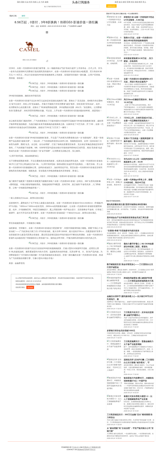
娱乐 (120, 2)
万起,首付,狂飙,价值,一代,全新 (123, 13)
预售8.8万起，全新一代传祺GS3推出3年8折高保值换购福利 (138, 39)
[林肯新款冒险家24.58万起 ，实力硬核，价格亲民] (115, 60)
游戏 (136, 2)
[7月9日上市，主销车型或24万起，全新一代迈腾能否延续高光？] (115, 121)
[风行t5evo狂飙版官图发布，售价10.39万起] (115, 101)
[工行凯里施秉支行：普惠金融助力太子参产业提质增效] (115, 345)
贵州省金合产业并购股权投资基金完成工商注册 (128, 217)
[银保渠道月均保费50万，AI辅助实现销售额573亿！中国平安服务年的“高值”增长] (115, 382)
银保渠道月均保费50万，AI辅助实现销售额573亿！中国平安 (139, 379)
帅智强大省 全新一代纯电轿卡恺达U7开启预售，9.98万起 (139, 18)
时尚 (31, 2)
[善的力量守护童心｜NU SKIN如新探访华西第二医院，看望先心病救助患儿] (115, 248)
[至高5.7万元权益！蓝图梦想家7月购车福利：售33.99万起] (115, 142)
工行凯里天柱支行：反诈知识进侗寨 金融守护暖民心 (139, 313)
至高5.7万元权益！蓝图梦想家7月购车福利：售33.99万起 (138, 140)
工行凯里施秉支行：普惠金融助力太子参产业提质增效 (139, 343)
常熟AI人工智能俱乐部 (92, 447)
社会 (27, 2)
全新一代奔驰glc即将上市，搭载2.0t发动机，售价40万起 (138, 181)
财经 (124, 2)
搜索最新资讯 (111, 6)
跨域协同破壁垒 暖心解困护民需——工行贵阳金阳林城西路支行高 (139, 279)
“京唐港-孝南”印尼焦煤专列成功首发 (123, 230)
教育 (140, 2)
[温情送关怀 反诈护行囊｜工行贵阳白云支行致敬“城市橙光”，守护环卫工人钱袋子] (115, 364)
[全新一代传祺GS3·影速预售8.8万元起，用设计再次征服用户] (115, 82)
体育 (116, 2)
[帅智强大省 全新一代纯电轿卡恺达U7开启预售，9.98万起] (115, 20)
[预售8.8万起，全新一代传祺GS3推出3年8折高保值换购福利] (115, 41)
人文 (38, 2)
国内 (19, 2)
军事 (128, 2)
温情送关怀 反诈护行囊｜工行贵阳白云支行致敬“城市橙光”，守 (139, 361)
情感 (34, 2)
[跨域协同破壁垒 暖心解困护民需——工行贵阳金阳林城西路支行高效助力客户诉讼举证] (115, 283)
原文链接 (30, 287)
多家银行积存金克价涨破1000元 (121, 330)
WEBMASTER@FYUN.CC (86, 449)
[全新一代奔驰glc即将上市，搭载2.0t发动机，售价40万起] (115, 183)
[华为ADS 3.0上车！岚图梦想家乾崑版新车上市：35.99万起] (115, 162)
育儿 (144, 2)
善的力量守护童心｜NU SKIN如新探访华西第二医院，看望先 (139, 245)
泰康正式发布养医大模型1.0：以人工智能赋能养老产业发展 (138, 397)
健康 (46, 2)
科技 (132, 2)
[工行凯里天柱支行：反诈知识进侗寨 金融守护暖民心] (115, 314)
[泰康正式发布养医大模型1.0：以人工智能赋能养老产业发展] (115, 399)
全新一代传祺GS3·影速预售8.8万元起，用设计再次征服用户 (138, 80)
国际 (23, 2)
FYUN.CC (75, 447)
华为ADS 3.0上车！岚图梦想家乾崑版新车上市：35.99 (138, 160)
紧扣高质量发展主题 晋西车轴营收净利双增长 (127, 204)
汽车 (42, 2)
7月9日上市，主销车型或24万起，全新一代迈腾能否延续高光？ (139, 119)
